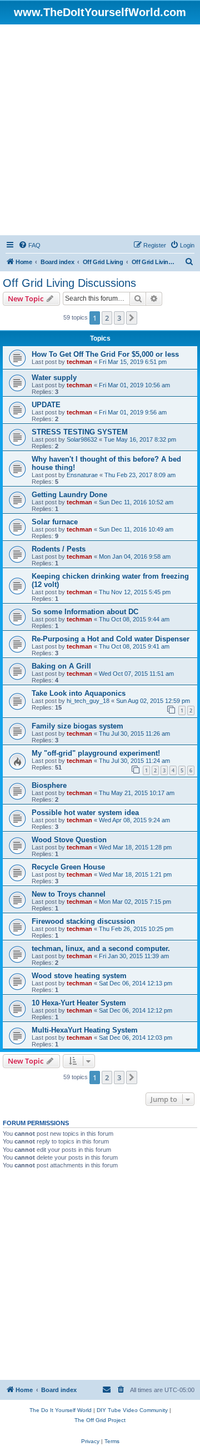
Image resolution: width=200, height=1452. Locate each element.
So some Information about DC (85, 612)
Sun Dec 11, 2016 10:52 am (136, 502)
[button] (131, 318)
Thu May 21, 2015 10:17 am (136, 793)
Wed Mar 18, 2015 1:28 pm (135, 847)
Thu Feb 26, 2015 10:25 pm (136, 928)
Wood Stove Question (69, 840)
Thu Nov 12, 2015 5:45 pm (135, 592)
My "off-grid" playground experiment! (96, 753)
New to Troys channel (69, 894)
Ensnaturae (82, 475)
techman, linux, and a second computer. (101, 948)
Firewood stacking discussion (83, 921)
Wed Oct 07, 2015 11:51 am (136, 673)
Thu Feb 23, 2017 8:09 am (140, 475)
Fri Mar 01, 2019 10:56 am (134, 385)
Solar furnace (55, 522)
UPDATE (46, 405)
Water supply (54, 377)
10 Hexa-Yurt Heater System (79, 1003)
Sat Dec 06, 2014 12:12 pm (135, 1010)
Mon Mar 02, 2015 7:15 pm (135, 901)
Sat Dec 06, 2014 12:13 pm (135, 983)
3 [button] (119, 318)
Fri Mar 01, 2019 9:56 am (133, 412)
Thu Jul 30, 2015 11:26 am (134, 733)
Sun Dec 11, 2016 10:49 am (136, 529)
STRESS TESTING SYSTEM (80, 432)
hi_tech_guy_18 (88, 700)
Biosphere (49, 785)
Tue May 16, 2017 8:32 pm (140, 439)
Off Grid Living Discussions (69, 283)
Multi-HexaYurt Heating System (85, 1030)
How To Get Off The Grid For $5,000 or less (105, 354)
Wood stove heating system (79, 976)
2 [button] (107, 318)
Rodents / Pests (59, 549)
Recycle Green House (68, 867)
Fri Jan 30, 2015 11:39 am (134, 956)
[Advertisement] (100, 130)
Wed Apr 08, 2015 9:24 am (134, 820)
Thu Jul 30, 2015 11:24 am (134, 760)
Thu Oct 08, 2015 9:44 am (134, 619)
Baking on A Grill (61, 666)
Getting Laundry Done (69, 494)
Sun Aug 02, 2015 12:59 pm (153, 700)
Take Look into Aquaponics (79, 693)
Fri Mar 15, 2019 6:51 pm (133, 361)
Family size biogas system (77, 726)
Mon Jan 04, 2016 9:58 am (135, 556)
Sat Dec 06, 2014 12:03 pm (135, 1037)
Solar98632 (82, 439)
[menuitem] (29, 245)
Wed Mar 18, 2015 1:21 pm (135, 874)
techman (79, 361)
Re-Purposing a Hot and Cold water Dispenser (110, 639)
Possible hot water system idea (85, 812)
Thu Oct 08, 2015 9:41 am (134, 646)
